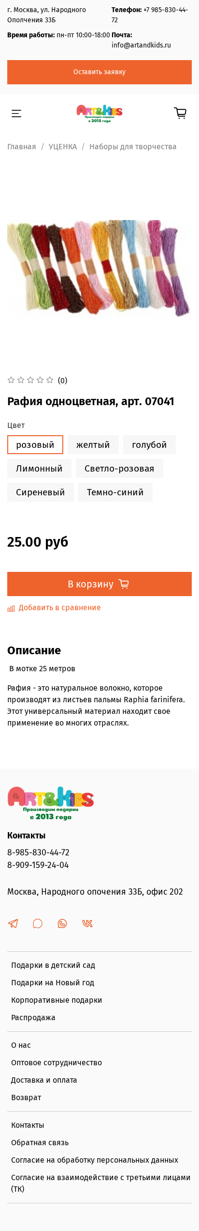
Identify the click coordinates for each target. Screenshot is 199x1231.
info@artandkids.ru (141, 45)
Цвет (16, 425)
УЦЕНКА (63, 146)
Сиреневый (40, 492)
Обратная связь (40, 1142)
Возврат (26, 1097)
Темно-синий (115, 492)
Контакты (27, 1125)
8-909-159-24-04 (38, 865)
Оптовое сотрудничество (56, 1062)
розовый (35, 444)
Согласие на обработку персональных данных (94, 1160)
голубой (149, 444)
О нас (21, 1045)
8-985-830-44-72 (38, 853)
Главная (21, 146)
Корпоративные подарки (56, 1000)
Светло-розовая (120, 468)
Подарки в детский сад (53, 965)
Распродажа (33, 1017)
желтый (93, 444)
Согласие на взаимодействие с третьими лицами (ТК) (101, 1183)
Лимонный (39, 468)
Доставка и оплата (44, 1080)
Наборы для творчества (133, 146)
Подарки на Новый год (52, 982)
